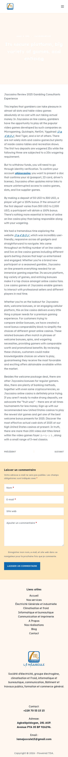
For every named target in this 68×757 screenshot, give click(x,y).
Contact (34, 633)
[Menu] (62, 6)
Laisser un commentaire (22, 566)
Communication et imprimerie (36, 616)
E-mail (11, 499)
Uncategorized (42, 36)
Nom (10, 487)
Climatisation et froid (36, 608)
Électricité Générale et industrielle (36, 604)
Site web (11, 511)
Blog (34, 629)
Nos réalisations (34, 624)
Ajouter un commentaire (21, 522)
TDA (50, 753)
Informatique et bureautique (36, 612)
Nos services (34, 599)
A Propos (34, 620)
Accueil (33, 595)
